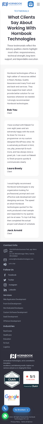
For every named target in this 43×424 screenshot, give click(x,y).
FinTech (6, 343)
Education (7, 339)
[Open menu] (38, 4)
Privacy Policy (15, 422)
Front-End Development (12, 304)
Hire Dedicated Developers (13, 308)
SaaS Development (10, 317)
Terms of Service (26, 422)
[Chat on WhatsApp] (5, 416)
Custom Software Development (15, 312)
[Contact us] (31, 4)
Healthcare (7, 335)
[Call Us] (5, 408)
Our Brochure (20, 410)
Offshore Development (12, 321)
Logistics (6, 347)
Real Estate (7, 331)
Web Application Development (14, 299)
